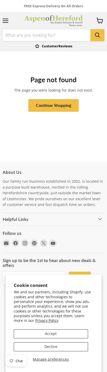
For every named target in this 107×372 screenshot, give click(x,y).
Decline (50, 346)
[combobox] (46, 35)
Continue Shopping (53, 105)
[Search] (97, 35)
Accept (51, 333)
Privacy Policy (46, 320)
